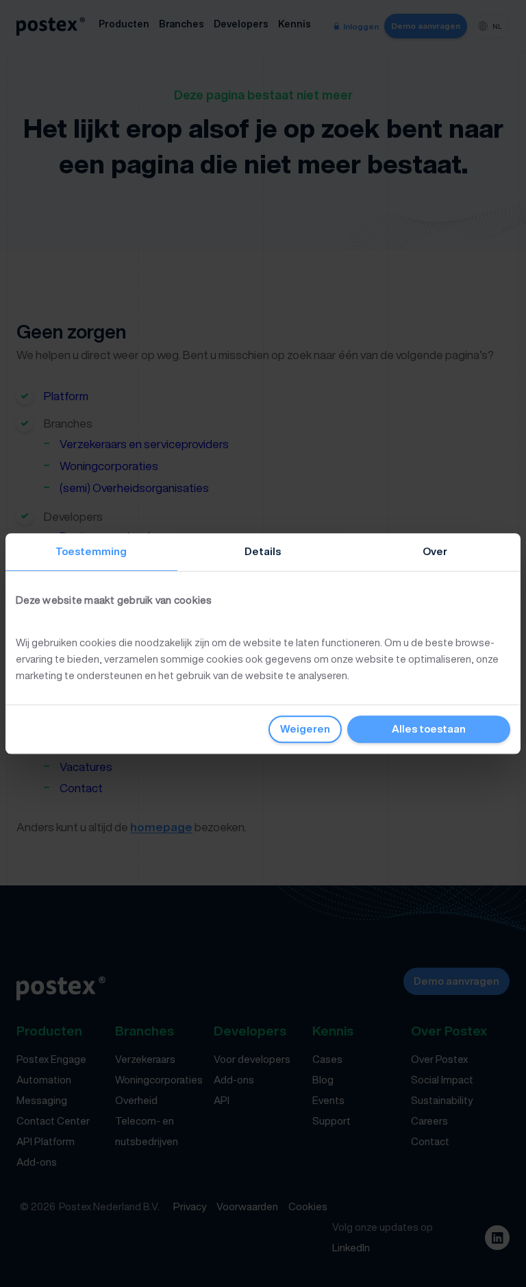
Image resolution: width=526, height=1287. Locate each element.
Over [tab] (435, 551)
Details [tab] (263, 551)
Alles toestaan (429, 729)
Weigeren (305, 729)
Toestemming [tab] (91, 551)
